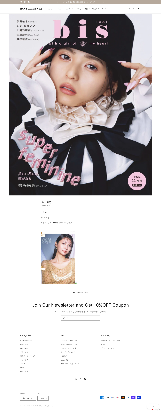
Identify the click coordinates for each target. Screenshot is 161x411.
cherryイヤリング (59, 223)
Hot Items (24, 344)
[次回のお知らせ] (103, 2)
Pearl (22, 367)
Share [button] (45, 212)
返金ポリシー (65, 360)
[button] (51, 9)
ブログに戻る (82, 292)
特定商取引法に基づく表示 (110, 340)
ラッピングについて (68, 352)
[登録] (97, 318)
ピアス (71, 223)
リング (22, 364)
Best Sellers (24, 348)
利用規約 (64, 356)
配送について (106, 344)
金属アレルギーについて (69, 344)
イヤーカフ (24, 352)
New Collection (26, 340)
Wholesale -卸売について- (70, 364)
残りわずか (24, 371)
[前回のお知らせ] (57, 2)
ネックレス (24, 360)
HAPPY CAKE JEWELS (33, 406)
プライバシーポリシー (109, 348)
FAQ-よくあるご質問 (68, 348)
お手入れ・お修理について (70, 340)
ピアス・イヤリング (27, 356)
